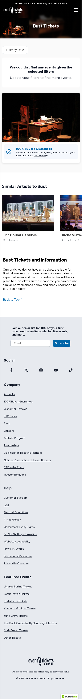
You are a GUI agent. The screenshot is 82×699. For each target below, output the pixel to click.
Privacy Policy (12, 519)
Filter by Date (15, 50)
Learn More (40, 155)
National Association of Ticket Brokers (27, 460)
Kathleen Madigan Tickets (20, 608)
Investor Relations (15, 474)
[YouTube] (55, 370)
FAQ (6, 505)
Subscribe (61, 343)
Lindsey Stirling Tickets (18, 586)
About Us (9, 394)
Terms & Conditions (16, 512)
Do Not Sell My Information (20, 534)
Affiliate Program (14, 438)
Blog (7, 423)
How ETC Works (14, 549)
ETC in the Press (14, 467)
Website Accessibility (17, 541)
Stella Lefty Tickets (15, 601)
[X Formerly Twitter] (26, 370)
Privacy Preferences (16, 563)
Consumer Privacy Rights (19, 527)
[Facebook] (11, 370)
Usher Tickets (12, 637)
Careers (9, 430)
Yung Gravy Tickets (15, 615)
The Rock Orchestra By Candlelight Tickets (30, 623)
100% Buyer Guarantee (18, 401)
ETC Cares (10, 416)
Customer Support (15, 497)
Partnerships (11, 445)
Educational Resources (18, 556)
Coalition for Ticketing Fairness (23, 452)
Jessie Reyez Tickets (16, 594)
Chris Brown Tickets (16, 630)
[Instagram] (41, 370)
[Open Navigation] (76, 10)
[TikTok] (70, 370)
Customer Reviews (15, 409)
